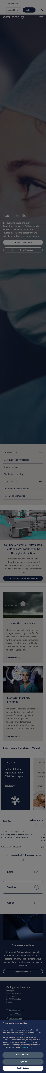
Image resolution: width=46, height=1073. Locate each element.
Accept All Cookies (23, 1055)
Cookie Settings (23, 1068)
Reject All (23, 1061)
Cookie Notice (26, 1047)
